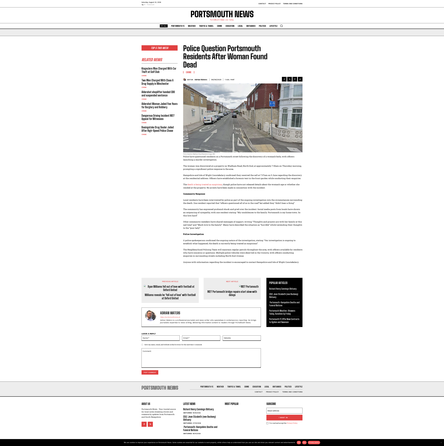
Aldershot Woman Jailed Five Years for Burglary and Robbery (159, 105)
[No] (441, 442)
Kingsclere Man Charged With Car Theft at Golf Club (159, 70)
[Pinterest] (295, 79)
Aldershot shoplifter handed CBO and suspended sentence (158, 93)
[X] (289, 79)
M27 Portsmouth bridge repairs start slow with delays (232, 293)
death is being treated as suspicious (204, 184)
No (304, 442)
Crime (144, 75)
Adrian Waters (201, 80)
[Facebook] (284, 79)
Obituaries (187, 413)
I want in (283, 417)
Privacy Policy (292, 423)
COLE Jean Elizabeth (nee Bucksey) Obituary (199, 418)
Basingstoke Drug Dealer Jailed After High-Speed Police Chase (158, 129)
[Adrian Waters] (185, 79)
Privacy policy (314, 442)
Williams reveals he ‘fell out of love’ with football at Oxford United (170, 296)
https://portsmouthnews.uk (170, 317)
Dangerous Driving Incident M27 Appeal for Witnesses (158, 117)
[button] (281, 26)
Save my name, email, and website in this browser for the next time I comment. (173, 345)
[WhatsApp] (300, 79)
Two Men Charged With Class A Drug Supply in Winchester (157, 82)
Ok (299, 442)
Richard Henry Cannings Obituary (282, 288)
